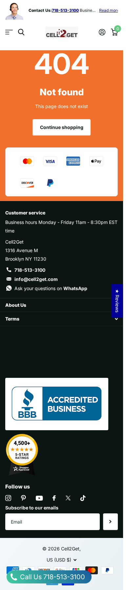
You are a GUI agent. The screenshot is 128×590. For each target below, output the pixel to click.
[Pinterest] (23, 498)
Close (61, 305)
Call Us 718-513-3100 (51, 577)
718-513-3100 (29, 270)
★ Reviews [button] (117, 300)
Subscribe (110, 521)
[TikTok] (83, 498)
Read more (104, 10)
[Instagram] (8, 498)
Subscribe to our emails (31, 507)
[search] (21, 32)
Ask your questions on (50, 288)
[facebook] (54, 498)
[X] (68, 498)
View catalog (9, 32)
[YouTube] (39, 498)
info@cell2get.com (36, 279)
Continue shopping (61, 127)
